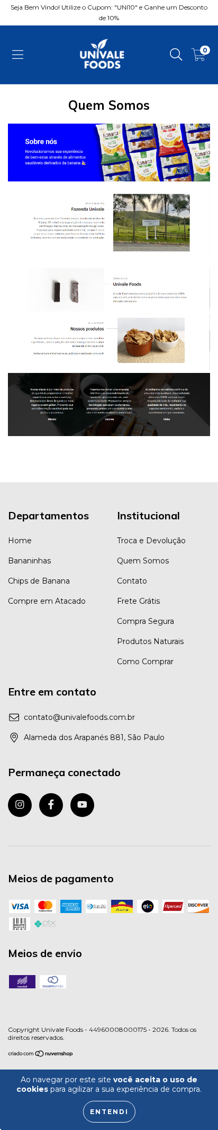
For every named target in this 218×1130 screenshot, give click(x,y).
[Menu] (18, 54)
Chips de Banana (39, 581)
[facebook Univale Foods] (51, 805)
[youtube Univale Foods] (82, 805)
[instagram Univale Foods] (20, 805)
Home (20, 540)
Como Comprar (145, 661)
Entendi (109, 1112)
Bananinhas (29, 561)
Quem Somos (143, 561)
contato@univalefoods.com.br (79, 717)
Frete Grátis (138, 601)
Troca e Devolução (151, 540)
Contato (132, 581)
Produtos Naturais (150, 641)
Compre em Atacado (47, 601)
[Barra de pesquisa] (176, 54)
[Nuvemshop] (41, 1055)
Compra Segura (145, 621)
